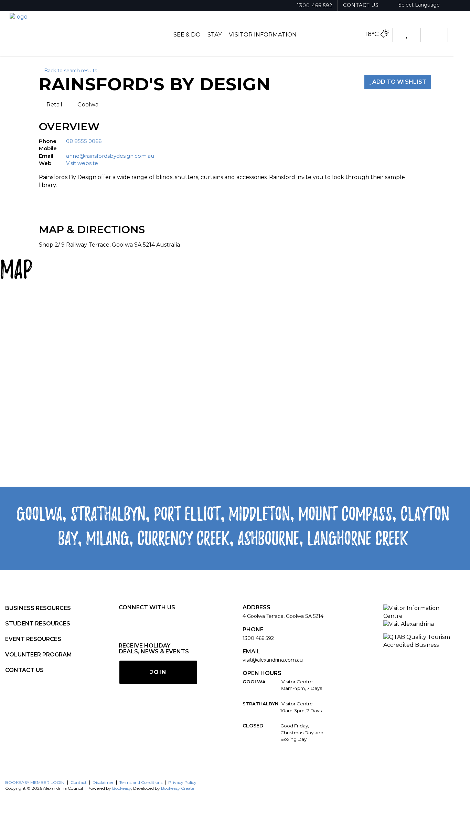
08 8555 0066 (84, 141)
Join (158, 672)
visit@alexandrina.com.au (273, 660)
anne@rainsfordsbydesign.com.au (110, 156)
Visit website (82, 163)
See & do (187, 34)
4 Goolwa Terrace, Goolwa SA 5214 (283, 616)
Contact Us (361, 5)
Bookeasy (121, 788)
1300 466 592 (314, 5)
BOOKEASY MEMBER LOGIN (34, 782)
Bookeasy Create (177, 788)
